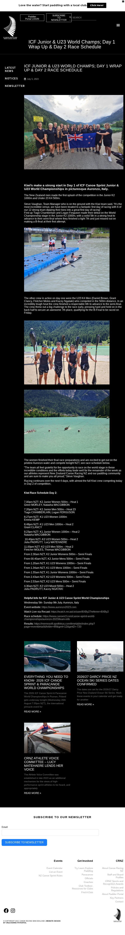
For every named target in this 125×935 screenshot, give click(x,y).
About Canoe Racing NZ (112, 869)
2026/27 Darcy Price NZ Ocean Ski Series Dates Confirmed (98, 680)
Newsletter (15, 86)
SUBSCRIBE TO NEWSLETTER (24, 842)
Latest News (10, 69)
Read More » (32, 711)
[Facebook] (6, 911)
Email (5, 827)
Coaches (88, 882)
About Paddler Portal (112, 894)
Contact (119, 901)
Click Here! (96, 5)
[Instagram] (13, 911)
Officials (89, 878)
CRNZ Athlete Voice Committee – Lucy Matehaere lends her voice (43, 763)
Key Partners (116, 898)
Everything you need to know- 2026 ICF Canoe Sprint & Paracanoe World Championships (46, 682)
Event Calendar (54, 868)
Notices (11, 78)
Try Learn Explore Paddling (84, 869)
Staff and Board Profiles (115, 876)
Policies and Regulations (117, 889)
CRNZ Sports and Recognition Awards (113, 882)
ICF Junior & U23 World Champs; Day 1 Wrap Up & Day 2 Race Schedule (71, 44)
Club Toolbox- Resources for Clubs (82, 887)
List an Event (55, 872)
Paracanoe (87, 874)
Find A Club (87, 892)
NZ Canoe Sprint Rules (50, 875)
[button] (118, 25)
